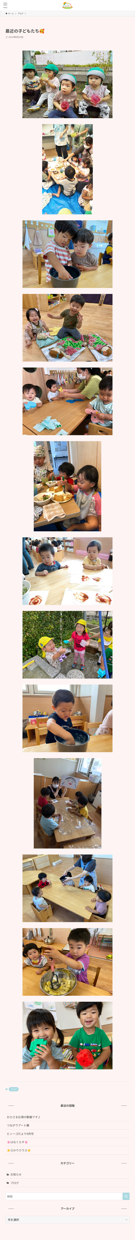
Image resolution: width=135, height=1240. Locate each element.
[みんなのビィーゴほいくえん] (67, 5)
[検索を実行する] (126, 1196)
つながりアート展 (18, 1125)
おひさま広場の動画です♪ (24, 1117)
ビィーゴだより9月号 (20, 1134)
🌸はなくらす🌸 (21, 1142)
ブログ (14, 1089)
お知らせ (16, 1174)
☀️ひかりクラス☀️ (19, 1150)
